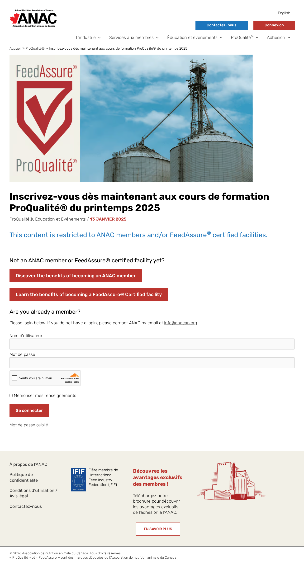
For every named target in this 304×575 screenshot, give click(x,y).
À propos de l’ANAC (28, 464)
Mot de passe (22, 354)
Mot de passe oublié (29, 425)
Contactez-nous (222, 25)
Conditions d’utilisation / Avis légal (33, 493)
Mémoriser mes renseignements (44, 395)
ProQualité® (21, 219)
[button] (98, 37)
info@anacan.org (180, 322)
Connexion (274, 25)
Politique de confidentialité (24, 477)
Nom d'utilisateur (26, 335)
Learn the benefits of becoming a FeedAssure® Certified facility (89, 294)
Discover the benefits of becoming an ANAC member (76, 275)
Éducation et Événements (60, 219)
